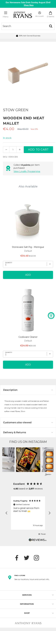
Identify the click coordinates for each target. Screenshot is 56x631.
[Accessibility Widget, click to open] (51, 315)
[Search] (50, 26)
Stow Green (15, 110)
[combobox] (24, 26)
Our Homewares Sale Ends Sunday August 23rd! (28, 3)
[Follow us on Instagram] (38, 558)
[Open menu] (5, 13)
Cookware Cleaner (28, 337)
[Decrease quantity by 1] (6, 149)
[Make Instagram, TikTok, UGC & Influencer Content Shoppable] (48, 475)
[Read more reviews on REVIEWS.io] (38, 541)
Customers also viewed (17, 422)
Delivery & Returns (14, 432)
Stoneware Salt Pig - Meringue (28, 247)
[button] (28, 459)
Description (10, 389)
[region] (28, 513)
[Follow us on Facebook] (18, 558)
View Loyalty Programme (27, 171)
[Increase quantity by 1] (20, 149)
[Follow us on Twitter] (28, 558)
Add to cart (38, 149)
